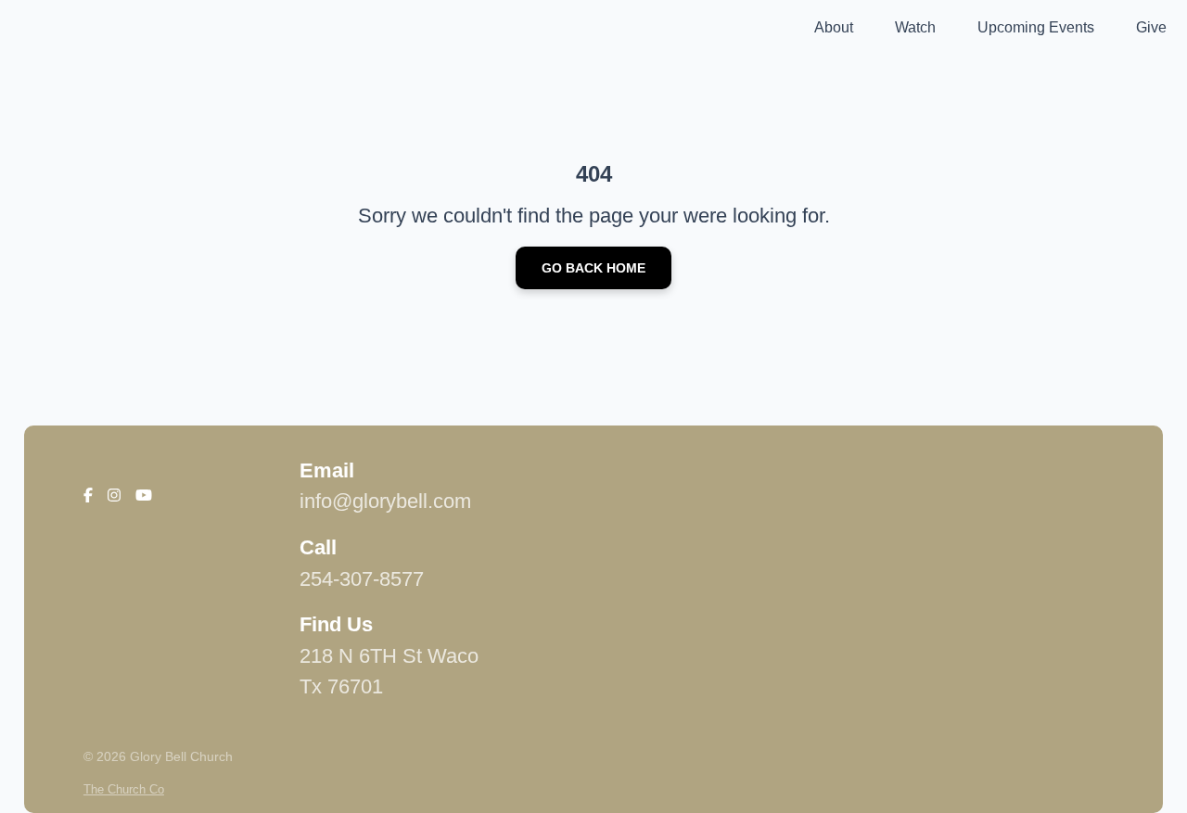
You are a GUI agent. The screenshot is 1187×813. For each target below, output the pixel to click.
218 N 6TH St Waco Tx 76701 (389, 671)
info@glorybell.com (385, 501)
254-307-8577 (362, 579)
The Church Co (123, 789)
